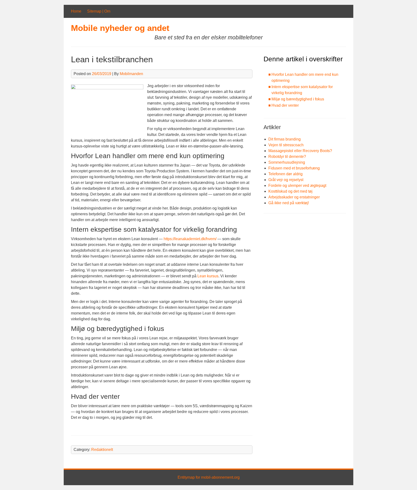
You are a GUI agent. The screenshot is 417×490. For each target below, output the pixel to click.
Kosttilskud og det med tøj (290, 191)
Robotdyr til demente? (287, 156)
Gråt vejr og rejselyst (285, 180)
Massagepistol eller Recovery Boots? (300, 151)
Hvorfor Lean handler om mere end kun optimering (304, 77)
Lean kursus (207, 276)
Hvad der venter (285, 105)
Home (76, 11)
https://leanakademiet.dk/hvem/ (190, 239)
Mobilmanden (131, 74)
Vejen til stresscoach (286, 145)
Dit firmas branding (284, 139)
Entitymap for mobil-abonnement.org (209, 477)
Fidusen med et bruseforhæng (294, 168)
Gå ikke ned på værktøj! (288, 203)
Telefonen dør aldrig (285, 174)
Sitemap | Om (98, 11)
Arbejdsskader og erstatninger (294, 197)
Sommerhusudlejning (286, 162)
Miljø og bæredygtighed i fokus (297, 99)
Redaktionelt (102, 450)
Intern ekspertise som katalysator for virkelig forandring (302, 90)
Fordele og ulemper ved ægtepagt (297, 185)
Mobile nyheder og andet (120, 28)
